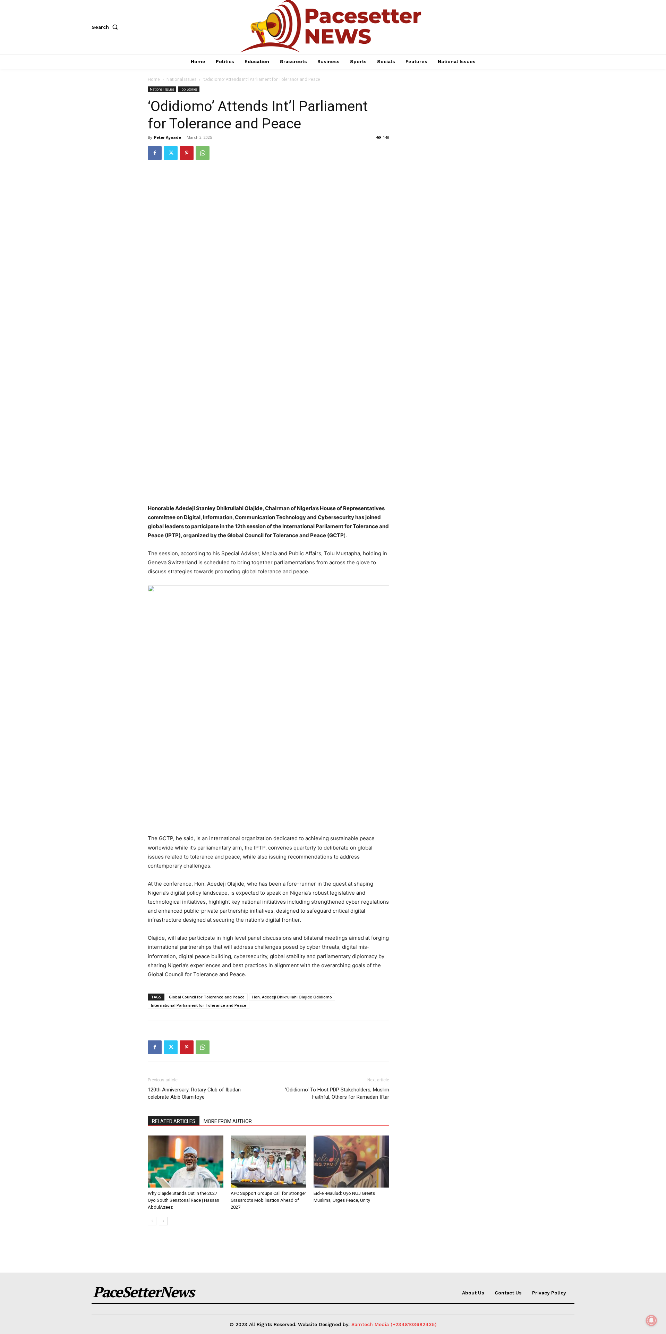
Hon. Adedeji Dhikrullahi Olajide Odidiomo (292, 996)
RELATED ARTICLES (173, 1121)
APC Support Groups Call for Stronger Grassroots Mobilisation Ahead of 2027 (268, 1200)
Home (154, 79)
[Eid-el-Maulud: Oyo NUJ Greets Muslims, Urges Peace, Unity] (351, 1161)
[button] (106, 27)
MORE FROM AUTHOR (228, 1121)
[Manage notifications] (651, 1320)
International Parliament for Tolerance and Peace (198, 1005)
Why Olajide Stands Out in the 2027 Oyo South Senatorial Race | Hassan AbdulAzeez (183, 1200)
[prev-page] (152, 1221)
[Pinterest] (187, 153)
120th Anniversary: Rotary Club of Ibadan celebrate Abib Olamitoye (194, 1093)
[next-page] (163, 1221)
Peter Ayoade (167, 137)
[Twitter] (171, 153)
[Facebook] (155, 153)
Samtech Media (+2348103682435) (393, 1324)
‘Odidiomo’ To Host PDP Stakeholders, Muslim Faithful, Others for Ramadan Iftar (337, 1093)
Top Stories (188, 89)
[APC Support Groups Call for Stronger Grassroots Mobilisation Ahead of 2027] (268, 1161)
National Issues (181, 79)
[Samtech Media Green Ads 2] (268, 706)
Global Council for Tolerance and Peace (207, 996)
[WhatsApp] (203, 153)
